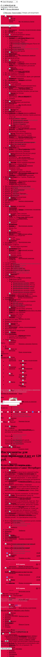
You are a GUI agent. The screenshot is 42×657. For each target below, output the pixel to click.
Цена (6, 533)
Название (8, 531)
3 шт (17, 412)
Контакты (12, 652)
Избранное (8, 623)
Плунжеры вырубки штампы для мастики (23, 189)
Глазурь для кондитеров (19, 629)
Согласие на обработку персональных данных (21, 636)
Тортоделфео (5, 390)
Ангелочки (16, 407)
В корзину (21, 564)
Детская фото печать (18, 409)
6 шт (5, 412)
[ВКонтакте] (2, 9)
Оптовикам (13, 654)
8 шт (30, 412)
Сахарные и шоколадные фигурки (21, 523)
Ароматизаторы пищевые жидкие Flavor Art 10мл (25, 48)
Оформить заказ (19, 610)
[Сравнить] (37, 564)
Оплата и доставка (7, 3)
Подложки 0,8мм (17, 436)
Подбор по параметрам (9, 393)
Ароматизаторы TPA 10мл (20, 45)
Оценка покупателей (12, 537)
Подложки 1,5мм (17, 438)
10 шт (23, 412)
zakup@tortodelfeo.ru (8, 632)
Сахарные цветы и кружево (20, 525)
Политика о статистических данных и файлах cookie (21, 638)
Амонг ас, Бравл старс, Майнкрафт (22, 416)
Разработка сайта (7, 607)
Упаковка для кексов (18, 546)
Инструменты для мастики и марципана (26, 390)
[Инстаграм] (3, 9)
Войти (27, 610)
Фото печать (16, 411)
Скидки (11, 656)
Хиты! (23, 367)
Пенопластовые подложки (19, 434)
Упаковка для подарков (19, 553)
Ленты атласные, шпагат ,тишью (21, 272)
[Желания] (39, 564)
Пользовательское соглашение (16, 638)
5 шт (11, 412)
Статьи (7, 614)
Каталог (10, 16)
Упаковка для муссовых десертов (21, 551)
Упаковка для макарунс (19, 549)
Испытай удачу (6, 648)
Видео (7, 625)
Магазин (4, 610)
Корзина (10, 610)
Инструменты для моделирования (15, 391)
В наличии (8, 540)
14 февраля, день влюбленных (21, 414)
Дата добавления (11, 539)
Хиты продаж (9, 535)
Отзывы (12, 650)
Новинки (23, 363)
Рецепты (12, 647)
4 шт (36, 412)
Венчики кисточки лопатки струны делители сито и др (27, 263)
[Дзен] (5, 9)
